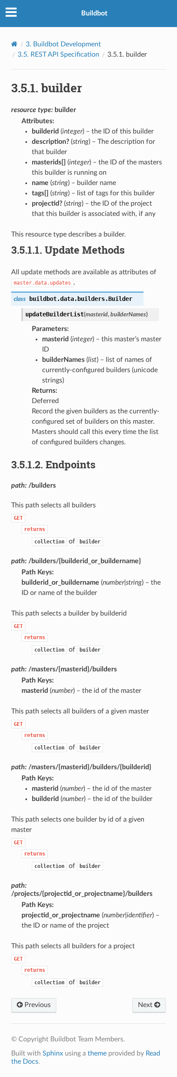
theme (97, 1053)
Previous (37, 1004)
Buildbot (94, 13)
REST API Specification (58, 54)
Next (146, 1004)
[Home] (14, 44)
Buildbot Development (63, 44)
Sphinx (53, 1053)
